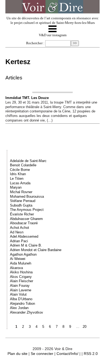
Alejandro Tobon (22, 304)
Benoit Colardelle (23, 165)
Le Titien (16, 179)
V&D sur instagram (52, 35)
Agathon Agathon (23, 254)
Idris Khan (18, 174)
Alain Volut (18, 294)
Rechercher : (35, 43)
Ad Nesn (16, 232)
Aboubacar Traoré (24, 223)
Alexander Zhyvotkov (26, 312)
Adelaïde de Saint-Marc (28, 161)
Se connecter (42, 353)
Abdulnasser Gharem (26, 219)
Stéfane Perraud (22, 201)
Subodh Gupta (21, 205)
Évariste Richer (22, 214)
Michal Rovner (21, 192)
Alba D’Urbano (21, 299)
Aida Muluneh (20, 263)
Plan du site (17, 353)
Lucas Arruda (20, 183)
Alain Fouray (20, 286)
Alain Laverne (20, 290)
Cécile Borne (20, 170)
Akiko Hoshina (21, 272)
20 (84, 327)
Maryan (16, 187)
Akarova (16, 268)
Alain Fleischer (21, 281)
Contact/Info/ (67, 353)
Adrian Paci (19, 241)
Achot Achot (19, 228)
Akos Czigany (21, 277)
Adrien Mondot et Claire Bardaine (35, 250)
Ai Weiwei (17, 259)
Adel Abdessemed (24, 236)
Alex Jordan (19, 308)
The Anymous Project (27, 210)
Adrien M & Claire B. (26, 245)
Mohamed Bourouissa (27, 196)
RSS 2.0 (91, 353)
